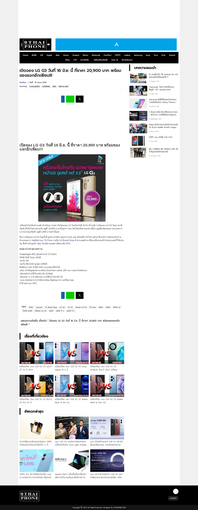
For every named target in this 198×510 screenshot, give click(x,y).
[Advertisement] (99, 18)
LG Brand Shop (66, 240)
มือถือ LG (116, 307)
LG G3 (109, 225)
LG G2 (23, 232)
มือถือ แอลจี (27, 310)
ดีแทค (101, 307)
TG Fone (48, 240)
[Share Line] (70, 99)
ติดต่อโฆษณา (127, 60)
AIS (41, 55)
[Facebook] (175, 491)
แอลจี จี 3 (70, 310)
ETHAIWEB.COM (119, 507)
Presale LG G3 (81, 307)
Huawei (75, 55)
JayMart (35, 240)
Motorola (96, 55)
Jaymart (39, 307)
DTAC (31, 307)
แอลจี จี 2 (60, 310)
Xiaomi (172, 55)
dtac (58, 55)
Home (25, 55)
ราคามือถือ (84, 60)
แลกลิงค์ (173, 498)
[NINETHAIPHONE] (35, 44)
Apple (49, 55)
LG (69, 225)
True (156, 55)
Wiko (67, 60)
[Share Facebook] (63, 99)
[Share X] (80, 99)
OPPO (118, 55)
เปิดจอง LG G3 (40, 310)
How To (114, 60)
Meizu (85, 55)
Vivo (163, 55)
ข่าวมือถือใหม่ (46, 86)
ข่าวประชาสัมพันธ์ (34, 86)
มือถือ (34, 55)
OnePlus (107, 55)
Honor (66, 55)
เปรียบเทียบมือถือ (101, 60)
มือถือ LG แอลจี (63, 86)
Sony (148, 55)
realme (127, 55)
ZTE (75, 60)
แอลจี (51, 310)
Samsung (138, 55)
